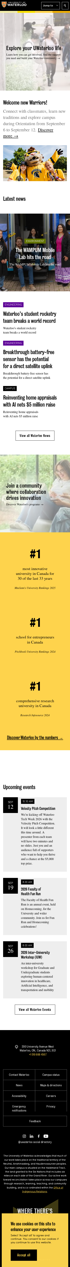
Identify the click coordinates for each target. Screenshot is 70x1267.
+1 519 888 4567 (38, 1054)
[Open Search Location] (65, 5)
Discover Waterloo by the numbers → (35, 737)
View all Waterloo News (35, 436)
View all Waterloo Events (35, 1010)
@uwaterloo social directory (35, 1142)
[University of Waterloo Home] (14, 5)
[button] (50, 5)
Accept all (23, 1255)
